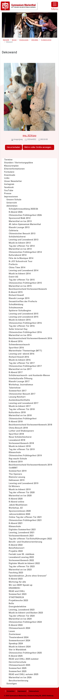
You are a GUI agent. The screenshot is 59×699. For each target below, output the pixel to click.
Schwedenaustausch (19, 344)
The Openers (15, 474)
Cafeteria (13, 230)
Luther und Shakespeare (21, 431)
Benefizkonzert (16, 548)
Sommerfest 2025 (17, 668)
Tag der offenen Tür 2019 (22, 449)
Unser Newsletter (13, 181)
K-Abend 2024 (15, 625)
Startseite (6, 40)
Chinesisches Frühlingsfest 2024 (25, 622)
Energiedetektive (17, 606)
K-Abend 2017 (15, 372)
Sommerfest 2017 (17, 391)
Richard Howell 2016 (19, 357)
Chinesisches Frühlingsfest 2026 (25, 215)
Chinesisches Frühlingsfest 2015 (25, 283)
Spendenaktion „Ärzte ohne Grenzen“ (28, 576)
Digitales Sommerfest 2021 (22, 529)
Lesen (12, 631)
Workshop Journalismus (21, 384)
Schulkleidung (16, 304)
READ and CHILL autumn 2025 (23, 674)
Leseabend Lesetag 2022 (21, 557)
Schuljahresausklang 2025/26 (23, 209)
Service (14, 40)
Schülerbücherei (17, 237)
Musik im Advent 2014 (20, 273)
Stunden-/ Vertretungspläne (18, 162)
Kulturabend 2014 (17, 255)
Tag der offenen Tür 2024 (22, 616)
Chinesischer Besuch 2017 (22, 394)
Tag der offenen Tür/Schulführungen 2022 (30, 539)
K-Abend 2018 (15, 421)
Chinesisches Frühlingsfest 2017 (25, 366)
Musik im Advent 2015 (20, 320)
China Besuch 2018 (18, 428)
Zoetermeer (15, 634)
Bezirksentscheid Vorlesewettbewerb (28, 289)
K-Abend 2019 (15, 461)
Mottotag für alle (17, 582)
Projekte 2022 (16, 551)
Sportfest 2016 (16, 348)
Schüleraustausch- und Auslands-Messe (29, 375)
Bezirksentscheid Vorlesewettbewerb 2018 (30, 425)
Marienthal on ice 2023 (20, 569)
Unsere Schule (13, 199)
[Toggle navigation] (54, 4)
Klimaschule (15, 452)
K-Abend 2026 (15, 212)
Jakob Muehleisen (18, 505)
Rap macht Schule (18, 458)
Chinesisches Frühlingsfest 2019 (25, 455)
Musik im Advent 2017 (20, 406)
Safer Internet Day (18, 329)
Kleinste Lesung (17, 477)
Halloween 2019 (16, 480)
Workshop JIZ (16, 508)
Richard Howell (16, 295)
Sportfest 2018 (16, 434)
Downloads (9, 175)
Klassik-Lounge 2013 (19, 227)
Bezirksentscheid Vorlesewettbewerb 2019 (30, 465)
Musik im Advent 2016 (20, 360)
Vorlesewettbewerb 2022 (21, 560)
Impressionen (23, 40)
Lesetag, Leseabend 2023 (21, 610)
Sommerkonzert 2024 (19, 640)
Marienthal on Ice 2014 (20, 249)
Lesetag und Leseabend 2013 (23, 240)
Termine (8, 159)
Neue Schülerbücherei (20, 437)
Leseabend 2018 (17, 440)
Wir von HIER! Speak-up (20, 585)
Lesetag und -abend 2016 (21, 354)
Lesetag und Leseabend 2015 (23, 314)
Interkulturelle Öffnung (20, 378)
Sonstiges (11, 683)
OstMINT (13, 468)
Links (6, 178)
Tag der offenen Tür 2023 (22, 566)
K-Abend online (46, 40)
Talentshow (14, 388)
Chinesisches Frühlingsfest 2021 (25, 520)
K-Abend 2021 (15, 523)
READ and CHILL (17, 591)
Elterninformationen (14, 169)
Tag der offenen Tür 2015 (22, 280)
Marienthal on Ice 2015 (20, 286)
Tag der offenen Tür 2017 (22, 363)
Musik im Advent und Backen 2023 (26, 613)
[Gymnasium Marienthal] (19, 6)
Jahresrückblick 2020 (19, 514)
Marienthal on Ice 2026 (20, 677)
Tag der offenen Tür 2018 (22, 409)
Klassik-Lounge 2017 (19, 381)
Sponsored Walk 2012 (19, 218)
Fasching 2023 (16, 572)
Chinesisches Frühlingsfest (23, 418)
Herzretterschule (17, 662)
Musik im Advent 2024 (20, 647)
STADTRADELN (16, 597)
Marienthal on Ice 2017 (20, 369)
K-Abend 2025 (15, 656)
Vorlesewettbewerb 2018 (21, 443)
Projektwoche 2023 (18, 600)
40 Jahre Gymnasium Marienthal (25, 224)
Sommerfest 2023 (17, 594)
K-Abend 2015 (15, 292)
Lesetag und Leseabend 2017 (23, 403)
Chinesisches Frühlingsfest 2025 (25, 653)
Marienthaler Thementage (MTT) (25, 351)
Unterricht (11, 203)
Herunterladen (13, 147)
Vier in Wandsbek (17, 650)
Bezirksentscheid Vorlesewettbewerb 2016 (30, 338)
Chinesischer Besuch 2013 (22, 233)
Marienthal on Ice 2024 (20, 619)
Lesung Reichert (17, 397)
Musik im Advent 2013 (20, 243)
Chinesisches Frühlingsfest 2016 (25, 323)
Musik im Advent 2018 (20, 446)
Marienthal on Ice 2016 (20, 335)
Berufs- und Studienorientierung (25, 542)
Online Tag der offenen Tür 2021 (25, 517)
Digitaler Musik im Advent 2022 (24, 563)
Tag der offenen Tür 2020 (22, 492)
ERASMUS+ (14, 588)
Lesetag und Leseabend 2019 (23, 483)
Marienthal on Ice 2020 (20, 495)
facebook (9, 187)
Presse (7, 193)
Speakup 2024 (16, 643)
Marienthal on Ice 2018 (20, 415)
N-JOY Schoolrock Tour (20, 261)
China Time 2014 (17, 267)
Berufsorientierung (18, 680)
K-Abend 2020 (15, 499)
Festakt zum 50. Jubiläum (21, 554)
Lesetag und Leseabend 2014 (23, 270)
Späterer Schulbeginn (20, 310)
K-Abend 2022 (15, 545)
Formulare (9, 172)
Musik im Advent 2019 (20, 489)
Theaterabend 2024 (18, 637)
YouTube (8, 190)
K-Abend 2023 (15, 579)
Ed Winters (14, 486)
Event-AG (13, 277)
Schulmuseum (16, 307)
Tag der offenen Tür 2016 (22, 326)
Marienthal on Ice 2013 (20, 221)
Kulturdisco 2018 (17, 412)
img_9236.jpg (29, 135)
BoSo (11, 603)
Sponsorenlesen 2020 (20, 511)
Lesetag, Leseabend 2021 (21, 532)
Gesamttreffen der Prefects (23, 301)
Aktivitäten (34, 40)
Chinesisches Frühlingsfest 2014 (25, 252)
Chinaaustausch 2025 (19, 665)
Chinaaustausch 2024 (19, 628)
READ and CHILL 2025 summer (24, 659)
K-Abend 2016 (15, 341)
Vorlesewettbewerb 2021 (21, 536)
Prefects (13, 264)
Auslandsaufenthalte (19, 400)
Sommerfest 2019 (17, 471)
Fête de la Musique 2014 (21, 258)
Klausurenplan (11, 166)
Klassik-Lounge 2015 (19, 298)
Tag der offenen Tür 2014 (22, 246)
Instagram (9, 184)
